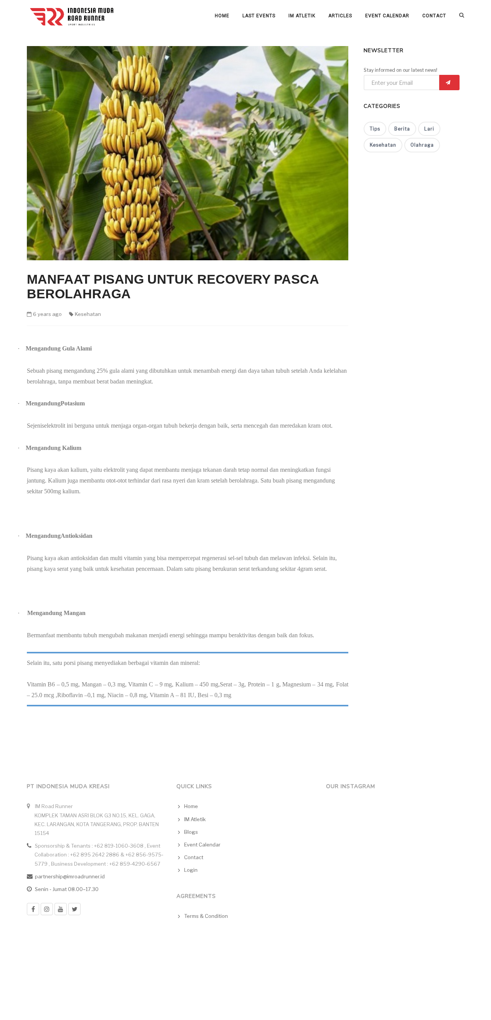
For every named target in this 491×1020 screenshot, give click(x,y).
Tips (375, 129)
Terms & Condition (206, 916)
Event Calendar (387, 15)
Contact (434, 15)
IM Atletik (301, 15)
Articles (340, 15)
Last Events (258, 15)
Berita (402, 129)
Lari (429, 129)
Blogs (191, 832)
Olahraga (422, 145)
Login (191, 870)
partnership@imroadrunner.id (70, 876)
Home (222, 15)
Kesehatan (88, 314)
